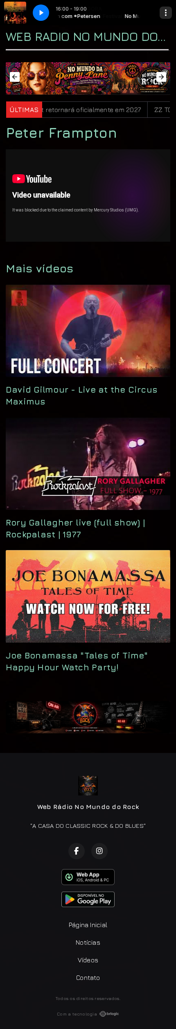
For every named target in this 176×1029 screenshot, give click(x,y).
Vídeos (88, 960)
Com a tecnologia (77, 1013)
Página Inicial (88, 924)
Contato (88, 977)
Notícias (88, 942)
